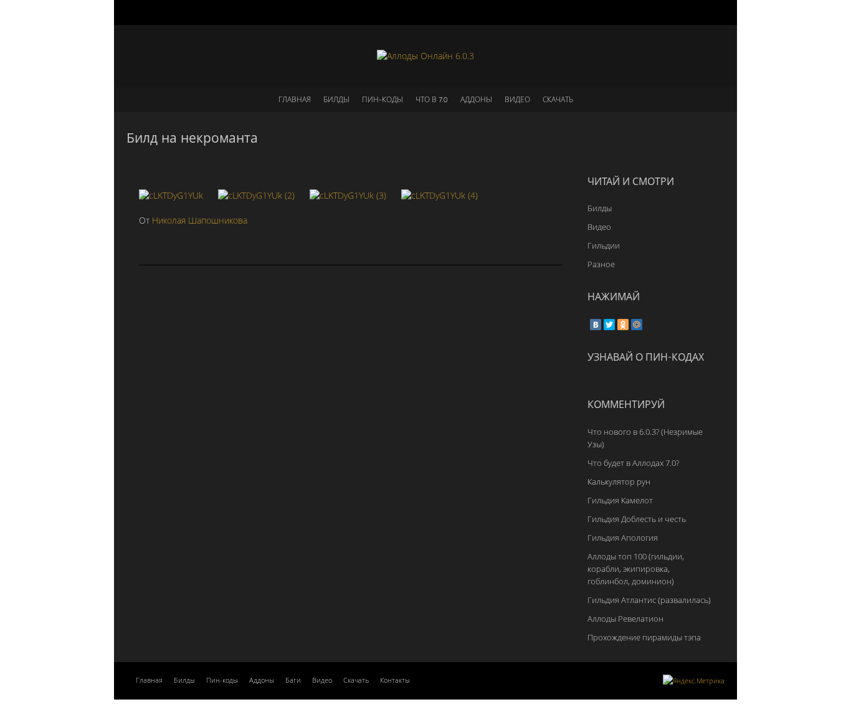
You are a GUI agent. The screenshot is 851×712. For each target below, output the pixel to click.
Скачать (558, 99)
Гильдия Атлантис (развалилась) (649, 599)
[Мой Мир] (636, 324)
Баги (293, 680)
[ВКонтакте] (595, 324)
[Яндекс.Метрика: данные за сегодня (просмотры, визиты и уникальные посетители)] (694, 681)
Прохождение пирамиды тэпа (644, 637)
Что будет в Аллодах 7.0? (633, 462)
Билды (336, 99)
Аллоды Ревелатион (625, 618)
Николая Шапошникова (199, 220)
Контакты (395, 680)
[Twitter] (609, 324)
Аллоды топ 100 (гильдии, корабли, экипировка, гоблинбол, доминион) (635, 569)
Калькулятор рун (618, 481)
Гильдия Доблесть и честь (636, 519)
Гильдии (603, 245)
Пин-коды (382, 99)
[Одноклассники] (623, 324)
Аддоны (476, 99)
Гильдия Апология (622, 537)
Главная (294, 99)
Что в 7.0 (432, 99)
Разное (601, 264)
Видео (517, 99)
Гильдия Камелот (620, 500)
